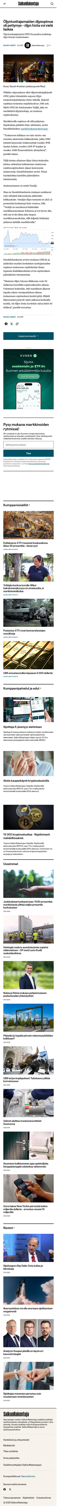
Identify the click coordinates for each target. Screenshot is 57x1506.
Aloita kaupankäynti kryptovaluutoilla (26, 780)
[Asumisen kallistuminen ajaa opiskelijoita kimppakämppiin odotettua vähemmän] (28, 1146)
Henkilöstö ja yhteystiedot (16, 1440)
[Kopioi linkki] (17, 324)
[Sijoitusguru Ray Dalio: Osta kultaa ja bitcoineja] (28, 1248)
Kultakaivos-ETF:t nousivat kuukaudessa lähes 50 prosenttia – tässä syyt (25, 544)
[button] (4, 4)
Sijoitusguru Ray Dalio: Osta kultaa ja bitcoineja (23, 1267)
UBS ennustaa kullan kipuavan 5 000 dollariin (28, 673)
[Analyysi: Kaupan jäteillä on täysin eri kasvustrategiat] (28, 1333)
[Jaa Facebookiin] (6, 324)
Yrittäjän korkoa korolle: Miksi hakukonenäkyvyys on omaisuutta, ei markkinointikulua (23, 588)
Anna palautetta (11, 1458)
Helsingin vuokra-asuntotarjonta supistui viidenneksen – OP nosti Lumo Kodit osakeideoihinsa (25, 950)
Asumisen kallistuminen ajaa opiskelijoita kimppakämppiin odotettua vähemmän (25, 1165)
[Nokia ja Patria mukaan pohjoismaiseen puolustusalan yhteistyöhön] (28, 975)
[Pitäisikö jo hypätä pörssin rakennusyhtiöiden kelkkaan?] (28, 1018)
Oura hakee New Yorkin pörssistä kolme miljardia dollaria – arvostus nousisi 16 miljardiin (25, 1209)
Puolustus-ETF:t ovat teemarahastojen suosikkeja (24, 632)
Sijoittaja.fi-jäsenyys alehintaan (22, 727)
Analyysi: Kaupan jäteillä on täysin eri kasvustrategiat (23, 1352)
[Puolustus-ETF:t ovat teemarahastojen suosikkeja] (28, 613)
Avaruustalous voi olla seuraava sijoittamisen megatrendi (28, 1310)
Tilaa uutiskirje (10, 1451)
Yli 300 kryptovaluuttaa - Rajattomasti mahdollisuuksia (26, 836)
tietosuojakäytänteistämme (39, 463)
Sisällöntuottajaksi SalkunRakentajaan (22, 1465)
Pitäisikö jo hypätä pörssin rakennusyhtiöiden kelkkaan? (28, 1037)
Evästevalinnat (44, 1497)
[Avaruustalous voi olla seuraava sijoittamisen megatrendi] (28, 1290)
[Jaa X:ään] (11, 324)
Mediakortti (9, 1445)
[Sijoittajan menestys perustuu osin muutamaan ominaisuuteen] (28, 1376)
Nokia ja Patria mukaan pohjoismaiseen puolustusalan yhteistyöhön (25, 994)
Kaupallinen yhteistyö (10, 549)
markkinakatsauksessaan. (34, 128)
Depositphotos (28, 1476)
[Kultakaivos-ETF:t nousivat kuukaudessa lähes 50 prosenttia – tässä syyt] (28, 525)
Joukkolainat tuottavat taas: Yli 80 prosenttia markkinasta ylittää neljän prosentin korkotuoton (27, 904)
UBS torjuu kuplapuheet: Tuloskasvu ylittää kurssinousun (26, 1080)
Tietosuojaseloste (11, 1497)
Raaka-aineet (9, 45)
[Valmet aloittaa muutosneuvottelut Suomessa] (28, 1103)
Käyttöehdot (28, 1497)
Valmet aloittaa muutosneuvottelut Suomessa (22, 1122)
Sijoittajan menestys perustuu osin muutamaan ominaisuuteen (22, 1395)
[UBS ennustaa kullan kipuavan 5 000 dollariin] (28, 655)
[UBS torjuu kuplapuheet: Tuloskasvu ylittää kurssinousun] (28, 1060)
